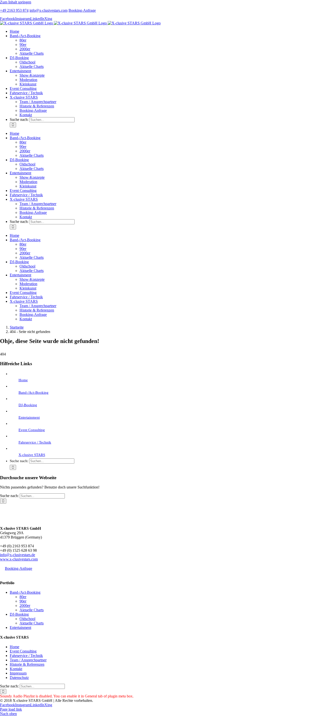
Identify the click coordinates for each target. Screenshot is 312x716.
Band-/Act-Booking (34, 392)
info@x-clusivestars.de (17, 555)
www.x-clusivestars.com (19, 559)
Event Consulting (32, 430)
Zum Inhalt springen (15, 2)
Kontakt (16, 669)
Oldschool (27, 619)
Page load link (11, 709)
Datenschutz (19, 677)
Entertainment (29, 417)
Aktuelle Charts (32, 610)
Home (23, 380)
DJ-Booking (28, 405)
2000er (25, 605)
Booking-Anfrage (82, 10)
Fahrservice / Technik (35, 442)
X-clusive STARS (32, 455)
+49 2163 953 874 (14, 10)
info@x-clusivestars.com (48, 10)
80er (23, 597)
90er (23, 601)
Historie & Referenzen (27, 664)
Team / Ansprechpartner (28, 660)
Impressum (18, 673)
